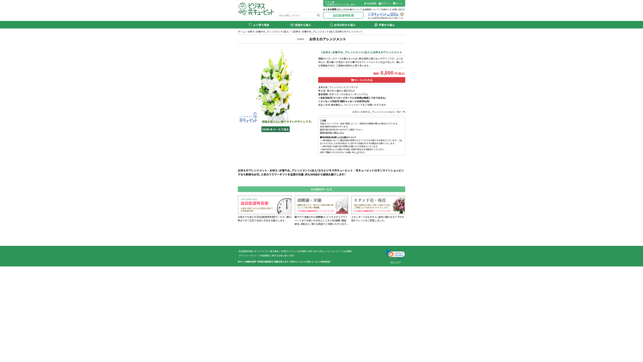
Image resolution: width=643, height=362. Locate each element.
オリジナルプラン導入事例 (266, 251)
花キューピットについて (330, 251)
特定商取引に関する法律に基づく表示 (277, 255)
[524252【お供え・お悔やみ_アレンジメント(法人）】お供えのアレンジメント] (275, 85)
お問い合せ (312, 251)
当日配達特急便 (343, 15)
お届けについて (355, 9)
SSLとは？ (395, 262)
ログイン (386, 3)
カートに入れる (363, 80)
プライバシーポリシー (248, 255)
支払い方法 (342, 9)
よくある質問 (329, 9)
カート (399, 3)
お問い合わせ (398, 9)
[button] (395, 255)
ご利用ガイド (386, 9)
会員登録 (371, 3)
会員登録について (371, 9)
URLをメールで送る (277, 129)
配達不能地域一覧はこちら (332, 132)
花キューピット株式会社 (318, 261)
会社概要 (347, 251)
